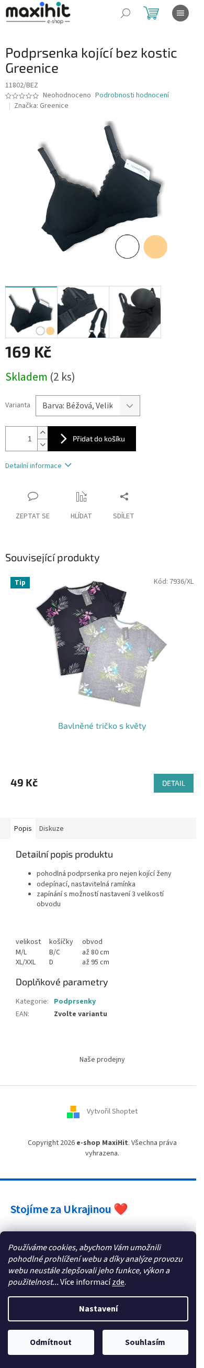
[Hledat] (125, 13)
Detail (173, 782)
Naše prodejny (102, 1059)
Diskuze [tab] (51, 829)
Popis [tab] (23, 829)
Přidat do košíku (99, 438)
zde (118, 1282)
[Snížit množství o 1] (42, 445)
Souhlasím (145, 1342)
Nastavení (98, 1309)
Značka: (41, 106)
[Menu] (180, 13)
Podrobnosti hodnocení (132, 96)
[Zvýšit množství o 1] (42, 433)
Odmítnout (51, 1342)
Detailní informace (33, 466)
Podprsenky (75, 1001)
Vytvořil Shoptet (112, 1112)
